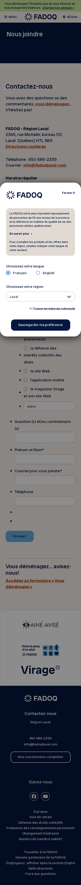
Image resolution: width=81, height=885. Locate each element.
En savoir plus (19, 233)
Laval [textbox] (14, 297)
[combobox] (40, 296)
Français (20, 273)
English (48, 273)
